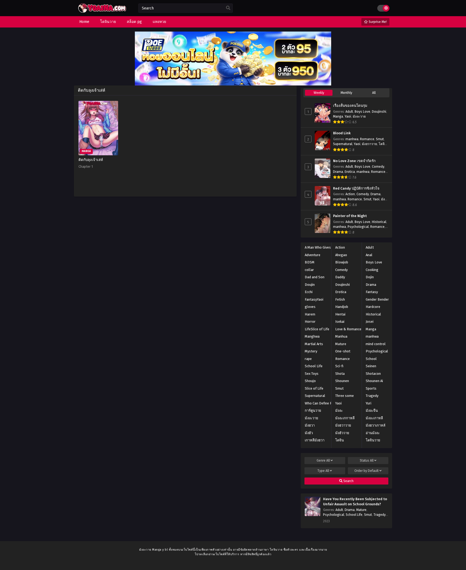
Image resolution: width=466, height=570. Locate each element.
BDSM (309, 262)
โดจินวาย (373, 440)
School (371, 359)
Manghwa (312, 336)
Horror (310, 322)
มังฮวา (310, 425)
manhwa (351, 139)
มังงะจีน (372, 410)
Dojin (370, 277)
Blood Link (342, 133)
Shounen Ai (374, 381)
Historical (379, 222)
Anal (369, 255)
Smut (380, 139)
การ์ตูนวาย (313, 410)
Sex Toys (311, 374)
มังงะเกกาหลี (345, 418)
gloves (310, 307)
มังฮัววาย (342, 433)
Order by (366, 471)
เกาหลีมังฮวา (314, 440)
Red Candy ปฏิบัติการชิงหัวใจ (356, 188)
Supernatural (342, 144)
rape (308, 359)
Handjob (341, 307)
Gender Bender (377, 299)
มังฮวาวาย (369, 144)
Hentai (340, 314)
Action (350, 194)
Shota (340, 374)
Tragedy (372, 396)
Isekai (339, 322)
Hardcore (373, 307)
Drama (338, 172)
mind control (376, 344)
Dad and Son (314, 277)
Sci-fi (339, 366)
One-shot (342, 351)
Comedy (378, 167)
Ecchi (309, 292)
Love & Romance (348, 329)
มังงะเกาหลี (374, 418)
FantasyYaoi (314, 299)
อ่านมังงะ (373, 433)
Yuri (368, 403)
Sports (371, 388)
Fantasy (372, 292)
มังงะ (339, 410)
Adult (349, 112)
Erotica (350, 172)
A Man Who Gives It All (322, 247)
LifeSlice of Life (317, 329)
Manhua (341, 336)
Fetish (340, 299)
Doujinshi (379, 112)
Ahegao (341, 255)
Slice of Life (314, 388)
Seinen (371, 366)
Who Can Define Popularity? (326, 403)
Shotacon (373, 374)
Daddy (340, 277)
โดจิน (339, 440)
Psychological (358, 227)
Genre (323, 460)
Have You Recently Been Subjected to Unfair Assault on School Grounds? (355, 501)
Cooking (372, 270)
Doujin (310, 285)
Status (367, 460)
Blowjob (341, 262)
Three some (344, 396)
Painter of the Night (350, 216)
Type (323, 471)
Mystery (311, 351)
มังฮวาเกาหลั (375, 425)
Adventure (312, 255)
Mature (340, 344)
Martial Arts (314, 344)
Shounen (342, 381)
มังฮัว (309, 433)
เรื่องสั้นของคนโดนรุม (350, 106)
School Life (314, 366)
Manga (338, 116)
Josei (370, 322)
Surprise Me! (377, 22)
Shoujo (310, 381)
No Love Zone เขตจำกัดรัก (354, 161)
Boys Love (362, 112)
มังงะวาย (359, 116)
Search (348, 481)
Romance (367, 139)
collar (309, 270)
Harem (310, 314)
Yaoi (348, 116)
